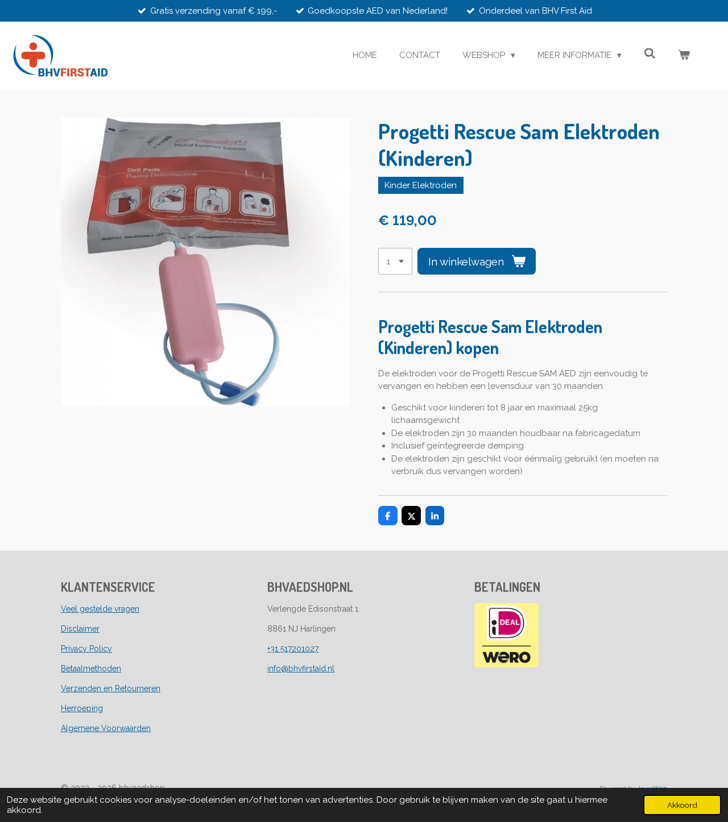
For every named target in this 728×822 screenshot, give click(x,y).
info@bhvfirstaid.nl (300, 668)
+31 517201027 (292, 648)
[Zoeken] (650, 54)
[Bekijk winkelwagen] (684, 55)
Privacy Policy (86, 648)
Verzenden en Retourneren (110, 688)
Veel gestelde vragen (100, 608)
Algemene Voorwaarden (106, 728)
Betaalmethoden (91, 668)
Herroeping (82, 708)
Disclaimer (80, 628)
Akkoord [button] (682, 804)
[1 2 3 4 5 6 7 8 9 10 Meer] (395, 261)
